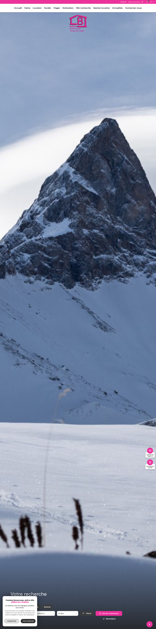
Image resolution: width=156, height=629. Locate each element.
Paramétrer (11, 621)
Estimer (47, 607)
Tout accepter (28, 621)
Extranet (123, 2)
